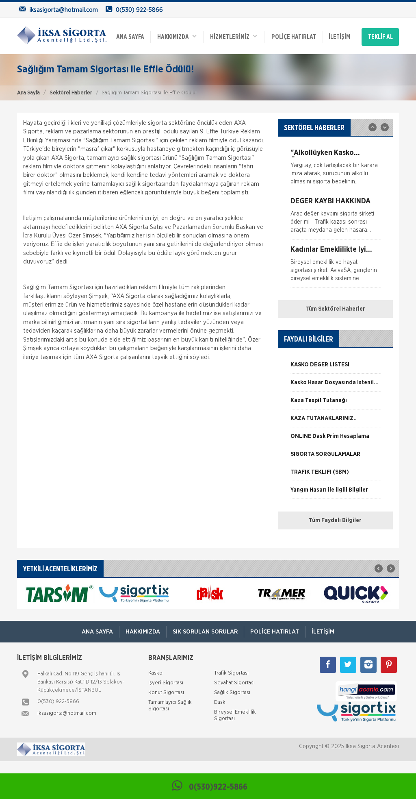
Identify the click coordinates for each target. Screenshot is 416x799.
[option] (335, 170)
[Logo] (61, 35)
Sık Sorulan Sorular (205, 632)
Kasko (155, 673)
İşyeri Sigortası (165, 683)
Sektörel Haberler (71, 93)
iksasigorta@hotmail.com (66, 713)
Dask (219, 702)
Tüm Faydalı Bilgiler (335, 520)
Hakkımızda (175, 37)
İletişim (339, 37)
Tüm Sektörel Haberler (335, 309)
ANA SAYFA (130, 37)
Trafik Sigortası (231, 673)
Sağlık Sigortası (232, 692)
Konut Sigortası (166, 692)
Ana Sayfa (28, 93)
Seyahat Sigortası (234, 683)
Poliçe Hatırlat (293, 37)
